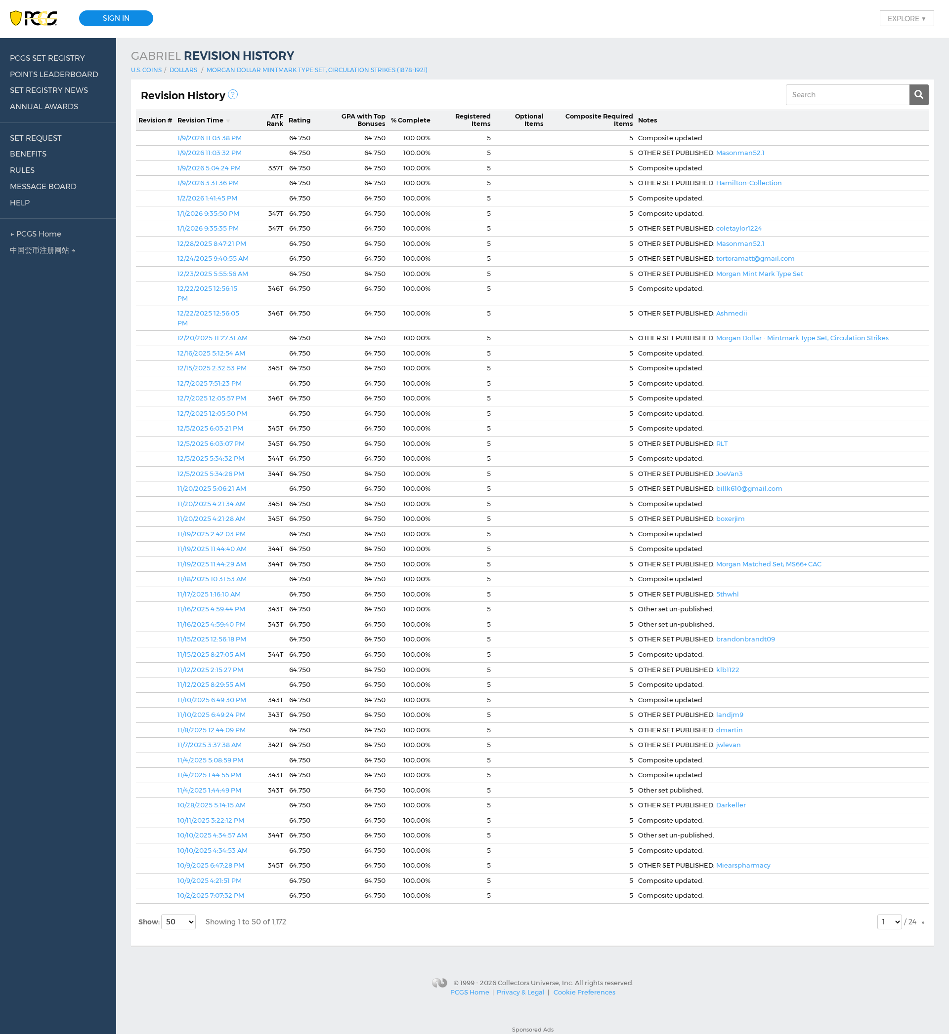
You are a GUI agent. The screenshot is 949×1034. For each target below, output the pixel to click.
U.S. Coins (146, 70)
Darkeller (731, 805)
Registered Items (473, 120)
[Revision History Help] (233, 94)
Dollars (183, 70)
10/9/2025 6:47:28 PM (210, 865)
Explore (907, 18)
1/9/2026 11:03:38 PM (209, 138)
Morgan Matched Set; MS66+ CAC (768, 564)
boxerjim (730, 518)
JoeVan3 (729, 473)
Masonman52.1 (740, 153)
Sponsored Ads (533, 1029)
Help (20, 202)
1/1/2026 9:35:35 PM (208, 228)
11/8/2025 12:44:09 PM (211, 730)
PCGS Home (469, 992)
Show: (149, 921)
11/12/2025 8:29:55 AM (211, 684)
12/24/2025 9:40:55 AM (213, 258)
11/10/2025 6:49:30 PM (211, 700)
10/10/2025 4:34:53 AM (212, 850)
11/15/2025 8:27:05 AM (211, 654)
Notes (647, 120)
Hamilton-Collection (749, 183)
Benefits (28, 154)
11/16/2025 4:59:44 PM (211, 609)
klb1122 (727, 670)
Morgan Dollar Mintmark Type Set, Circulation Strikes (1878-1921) (317, 70)
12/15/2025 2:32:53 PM (212, 368)
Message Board (43, 186)
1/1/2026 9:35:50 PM (208, 213)
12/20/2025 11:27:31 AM (212, 338)
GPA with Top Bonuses (364, 120)
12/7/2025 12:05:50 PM (212, 413)
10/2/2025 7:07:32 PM (210, 895)
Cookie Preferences (584, 992)
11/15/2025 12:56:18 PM (211, 639)
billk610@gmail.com (749, 488)
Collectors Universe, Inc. (535, 982)
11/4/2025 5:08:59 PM (210, 760)
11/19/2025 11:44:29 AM (211, 564)
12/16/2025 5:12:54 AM (211, 353)
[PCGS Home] (38, 18)
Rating (299, 120)
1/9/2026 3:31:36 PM (208, 183)
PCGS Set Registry (47, 58)
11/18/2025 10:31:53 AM (212, 579)
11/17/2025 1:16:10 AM (209, 594)
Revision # (155, 120)
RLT (722, 443)
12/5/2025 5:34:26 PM (210, 473)
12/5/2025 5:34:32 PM (210, 458)
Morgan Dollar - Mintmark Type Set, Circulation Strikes (802, 338)
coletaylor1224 (739, 228)
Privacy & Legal (521, 992)
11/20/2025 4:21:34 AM (211, 504)
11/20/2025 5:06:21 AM (211, 488)
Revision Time (200, 120)
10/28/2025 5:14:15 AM (211, 805)
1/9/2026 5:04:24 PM (209, 168)
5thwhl (727, 594)
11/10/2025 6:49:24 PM (211, 714)
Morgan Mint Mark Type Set (759, 274)
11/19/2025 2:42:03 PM (211, 534)
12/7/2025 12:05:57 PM (211, 398)
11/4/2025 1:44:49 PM (209, 790)
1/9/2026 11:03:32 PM (209, 153)
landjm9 (729, 714)
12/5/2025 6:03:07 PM (211, 443)
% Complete (411, 120)
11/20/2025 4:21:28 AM (211, 518)
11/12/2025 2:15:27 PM (210, 670)
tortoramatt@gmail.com (755, 258)
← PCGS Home (35, 234)
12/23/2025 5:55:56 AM (212, 274)
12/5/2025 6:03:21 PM (210, 428)
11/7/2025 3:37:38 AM (209, 745)
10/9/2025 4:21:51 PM (209, 880)
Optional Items (529, 120)
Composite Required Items (599, 120)
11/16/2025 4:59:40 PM (211, 624)
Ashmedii (731, 313)
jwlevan (728, 745)
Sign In (116, 18)
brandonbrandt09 (745, 639)
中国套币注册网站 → (43, 250)
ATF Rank (274, 120)
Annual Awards (44, 106)
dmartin (729, 730)
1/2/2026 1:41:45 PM (207, 198)
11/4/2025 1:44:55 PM (209, 775)
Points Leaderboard (54, 74)
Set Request (36, 138)
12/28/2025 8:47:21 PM (211, 243)
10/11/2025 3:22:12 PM (210, 820)
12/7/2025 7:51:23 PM (209, 383)
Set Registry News (49, 90)
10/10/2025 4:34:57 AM (212, 835)
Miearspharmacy (743, 865)
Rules (22, 170)
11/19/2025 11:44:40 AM (212, 549)
